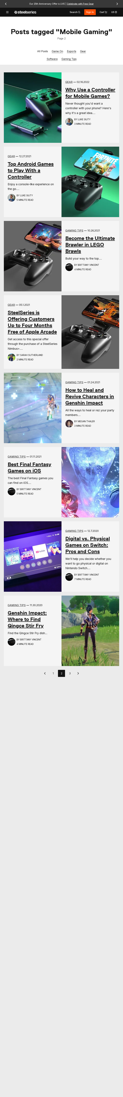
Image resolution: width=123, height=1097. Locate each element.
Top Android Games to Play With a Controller (31, 170)
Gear (83, 51)
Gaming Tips (69, 59)
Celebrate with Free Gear (80, 3)
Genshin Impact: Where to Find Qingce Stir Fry (27, 619)
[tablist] (75, 12)
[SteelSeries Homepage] (25, 12)
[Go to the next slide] (117, 4)
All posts (42, 51)
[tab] (75, 12)
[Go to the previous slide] (6, 4)
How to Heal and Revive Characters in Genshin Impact (89, 396)
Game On (57, 51)
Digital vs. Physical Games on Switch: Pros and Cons (87, 545)
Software (52, 59)
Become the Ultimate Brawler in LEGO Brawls (90, 244)
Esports (71, 51)
